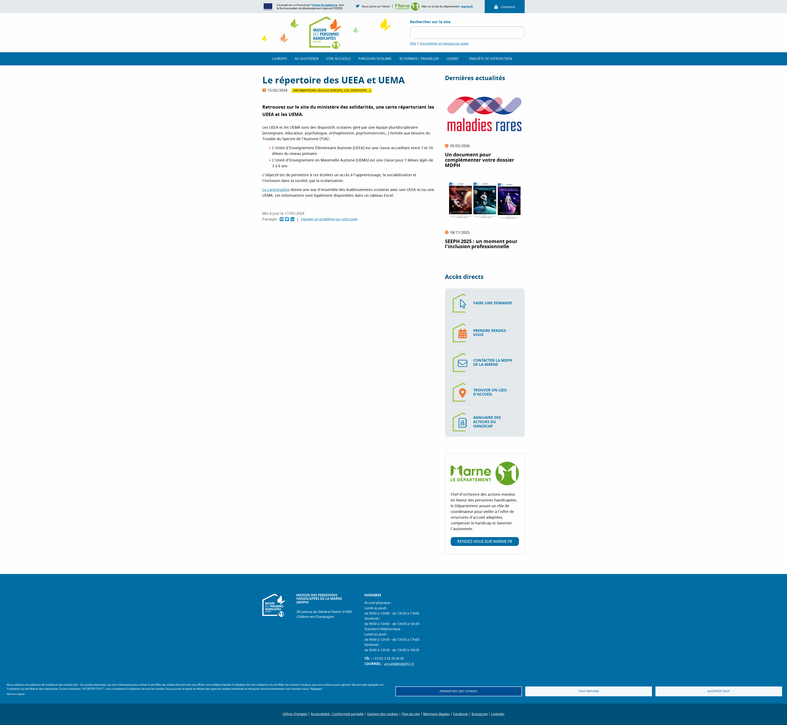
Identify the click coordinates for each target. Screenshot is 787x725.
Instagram (480, 714)
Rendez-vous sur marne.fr (484, 541)
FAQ (413, 43)
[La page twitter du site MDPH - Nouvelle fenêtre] (358, 6)
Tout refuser (588, 691)
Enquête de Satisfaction (490, 58)
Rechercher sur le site (430, 22)
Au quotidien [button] (306, 58)
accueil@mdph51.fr (399, 663)
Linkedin (497, 714)
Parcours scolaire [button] (375, 58)
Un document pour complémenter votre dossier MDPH (479, 160)
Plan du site (411, 714)
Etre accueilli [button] (338, 58)
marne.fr (467, 6)
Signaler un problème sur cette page (329, 219)
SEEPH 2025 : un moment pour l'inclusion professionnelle (481, 244)
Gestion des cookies (382, 714)
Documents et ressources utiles (444, 43)
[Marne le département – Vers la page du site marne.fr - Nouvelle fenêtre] (408, 6)
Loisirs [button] (452, 58)
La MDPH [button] (279, 58)
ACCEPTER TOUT (718, 691)
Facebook (460, 714)
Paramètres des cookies (458, 691)
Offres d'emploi (295, 714)
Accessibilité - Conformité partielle (337, 714)
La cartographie (276, 189)
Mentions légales (16, 694)
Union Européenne (324, 5)
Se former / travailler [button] (419, 58)
